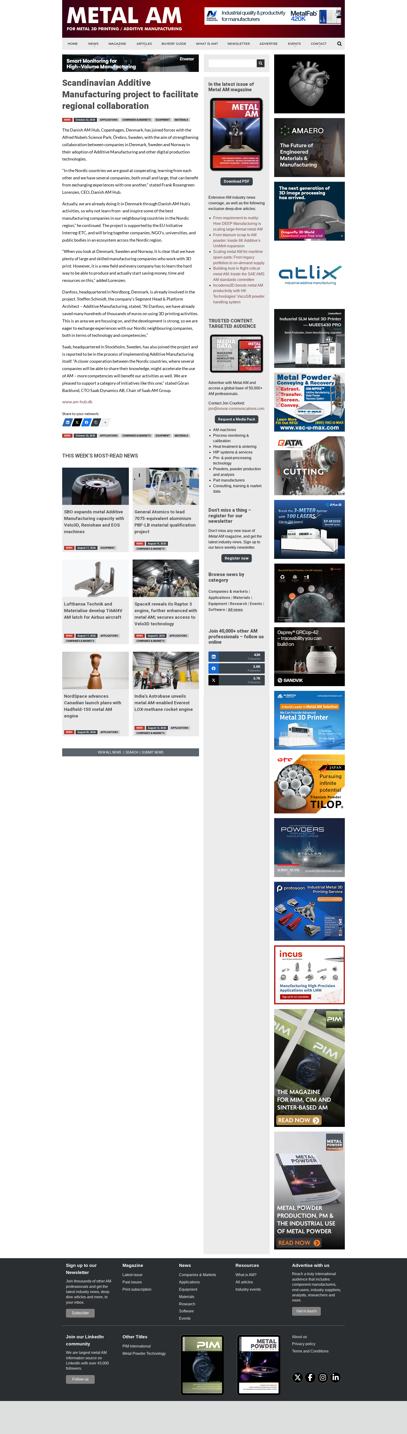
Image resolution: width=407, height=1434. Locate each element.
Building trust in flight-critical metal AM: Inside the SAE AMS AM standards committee (239, 274)
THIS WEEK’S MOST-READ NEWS (100, 456)
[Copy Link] (95, 422)
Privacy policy (303, 1344)
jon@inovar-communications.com (236, 409)
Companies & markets (228, 591)
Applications (109, 120)
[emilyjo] (86, 422)
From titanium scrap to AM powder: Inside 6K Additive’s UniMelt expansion (236, 240)
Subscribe (80, 1313)
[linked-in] (335, 1377)
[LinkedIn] (67, 422)
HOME (73, 43)
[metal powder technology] (260, 1366)
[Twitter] (77, 422)
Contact (318, 43)
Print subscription (136, 1289)
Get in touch (307, 1311)
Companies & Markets (136, 120)
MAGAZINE (117, 43)
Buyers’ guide (174, 43)
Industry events (248, 1289)
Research (238, 604)
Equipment (163, 120)
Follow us (80, 1379)
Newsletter (239, 43)
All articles (244, 1282)
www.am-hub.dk (77, 401)
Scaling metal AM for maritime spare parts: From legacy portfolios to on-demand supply (239, 257)
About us (299, 1337)
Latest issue (132, 1275)
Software (216, 609)
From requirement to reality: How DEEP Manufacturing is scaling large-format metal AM (238, 223)
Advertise (269, 43)
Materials (181, 120)
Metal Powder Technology (144, 1354)
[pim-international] (203, 1366)
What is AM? (207, 43)
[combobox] (237, 63)
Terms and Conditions (310, 1351)
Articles (144, 43)
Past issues (132, 1282)
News (93, 43)
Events (294, 43)
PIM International (136, 1346)
